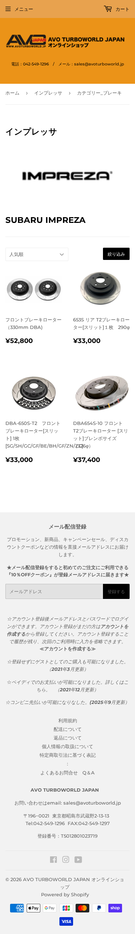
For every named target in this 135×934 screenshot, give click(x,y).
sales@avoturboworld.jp (92, 803)
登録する (116, 591)
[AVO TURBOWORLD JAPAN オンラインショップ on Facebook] (53, 861)
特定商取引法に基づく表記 (68, 755)
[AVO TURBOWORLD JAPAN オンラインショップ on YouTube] (78, 861)
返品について (68, 738)
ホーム (12, 93)
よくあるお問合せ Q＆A (67, 772)
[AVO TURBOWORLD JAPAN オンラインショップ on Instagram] (65, 861)
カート (122, 9)
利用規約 (67, 720)
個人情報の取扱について (67, 746)
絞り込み (116, 254)
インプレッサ (48, 93)
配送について (68, 729)
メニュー (23, 9)
